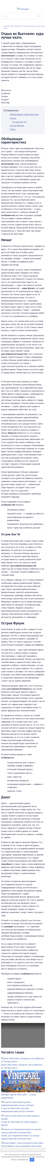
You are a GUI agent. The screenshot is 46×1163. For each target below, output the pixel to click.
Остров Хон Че (19, 121)
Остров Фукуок (17, 125)
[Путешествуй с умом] (23, 7)
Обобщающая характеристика (24, 114)
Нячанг (13, 118)
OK (32, 1160)
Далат (13, 129)
